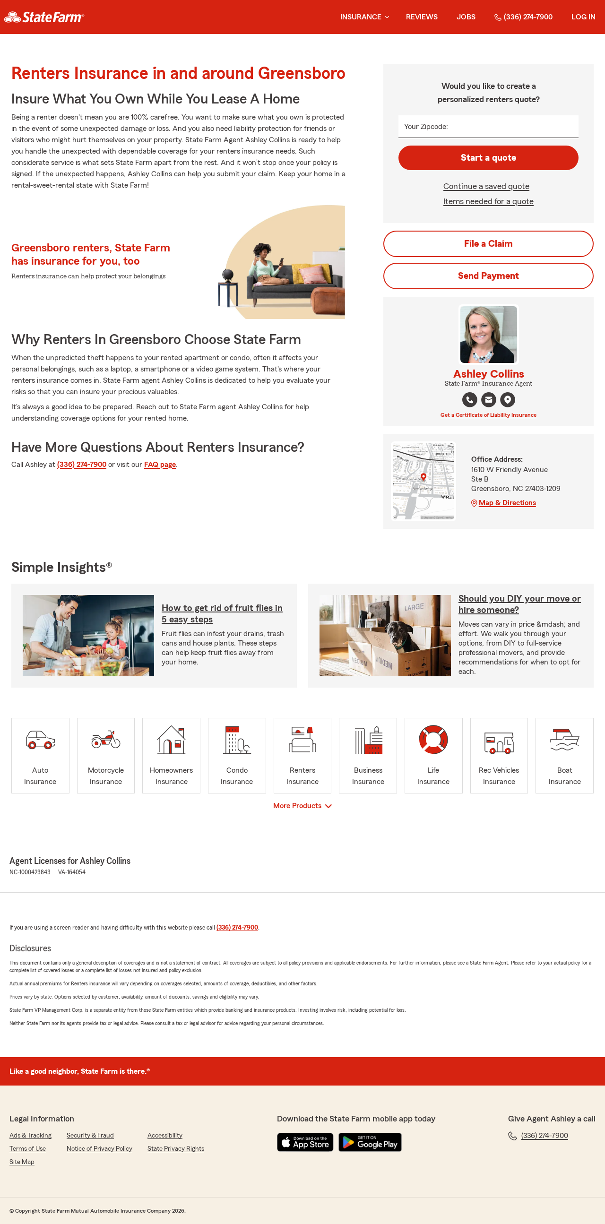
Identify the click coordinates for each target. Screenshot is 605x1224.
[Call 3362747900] (469, 399)
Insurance (360, 17)
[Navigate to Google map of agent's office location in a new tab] (507, 399)
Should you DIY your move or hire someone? (519, 604)
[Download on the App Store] (305, 1142)
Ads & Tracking (30, 1135)
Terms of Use (27, 1149)
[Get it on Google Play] (370, 1142)
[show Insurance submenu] (385, 17)
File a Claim (488, 244)
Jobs (466, 17)
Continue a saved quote (486, 186)
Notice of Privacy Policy (99, 1149)
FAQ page (160, 464)
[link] (44, 17)
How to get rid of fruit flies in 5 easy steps (222, 613)
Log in (583, 17)
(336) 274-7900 (528, 17)
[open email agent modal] (488, 401)
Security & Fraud (90, 1135)
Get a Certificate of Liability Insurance (488, 415)
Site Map (22, 1162)
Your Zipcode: (426, 126)
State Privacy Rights (175, 1149)
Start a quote (488, 158)
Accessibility (164, 1135)
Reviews (422, 17)
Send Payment (488, 276)
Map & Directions (507, 503)
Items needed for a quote (488, 201)
